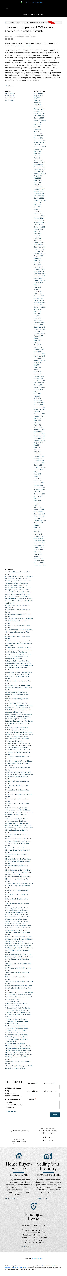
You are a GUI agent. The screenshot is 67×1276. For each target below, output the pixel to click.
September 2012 (40, 467)
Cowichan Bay (10, 603)
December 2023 (39, 167)
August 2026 (38, 96)
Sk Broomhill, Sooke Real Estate (16, 910)
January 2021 (38, 245)
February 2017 (39, 349)
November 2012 (39, 463)
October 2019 (38, 278)
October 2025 (39, 118)
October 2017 (38, 331)
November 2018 (39, 302)
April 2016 (37, 371)
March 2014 (38, 427)
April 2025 (37, 131)
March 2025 (38, 133)
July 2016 (37, 365)
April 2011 (37, 505)
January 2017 (38, 351)
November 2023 (39, 169)
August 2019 (38, 282)
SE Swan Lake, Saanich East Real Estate (19, 883)
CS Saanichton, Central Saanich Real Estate (23, 36)
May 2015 (37, 396)
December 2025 (39, 113)
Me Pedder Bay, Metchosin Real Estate (18, 750)
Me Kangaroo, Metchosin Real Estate (18, 743)
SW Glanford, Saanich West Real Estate (19, 943)
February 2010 (39, 536)
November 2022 (39, 196)
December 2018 (39, 300)
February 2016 (39, 376)
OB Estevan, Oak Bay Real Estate (16, 808)
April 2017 (37, 345)
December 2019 (39, 274)
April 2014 (37, 425)
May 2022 (37, 209)
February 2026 (39, 109)
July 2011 (37, 498)
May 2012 (37, 476)
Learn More (10, 1199)
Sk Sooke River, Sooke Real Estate (17, 923)
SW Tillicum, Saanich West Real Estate (18, 986)
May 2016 (37, 369)
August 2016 (38, 363)
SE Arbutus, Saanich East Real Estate (18, 825)
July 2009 (37, 552)
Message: (31, 1099)
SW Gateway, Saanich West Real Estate (18, 939)
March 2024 (38, 160)
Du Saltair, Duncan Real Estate (16, 652)
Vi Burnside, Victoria (12, 1001)
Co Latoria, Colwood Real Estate (16, 585)
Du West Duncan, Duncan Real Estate (18, 654)
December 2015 (39, 380)
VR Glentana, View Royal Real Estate (18, 1046)
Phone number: (50, 1091)
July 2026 (37, 98)
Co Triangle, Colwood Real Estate (16, 596)
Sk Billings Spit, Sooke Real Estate (17, 908)
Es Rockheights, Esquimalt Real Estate (18, 672)
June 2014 (37, 420)
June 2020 (38, 260)
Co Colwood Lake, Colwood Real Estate (18, 576)
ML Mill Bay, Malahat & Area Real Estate (19, 761)
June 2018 (37, 314)
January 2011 (38, 512)
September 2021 (40, 227)
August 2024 (38, 149)
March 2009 (38, 558)
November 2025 (39, 116)
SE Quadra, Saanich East (13, 874)
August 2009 (38, 549)
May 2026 (37, 102)
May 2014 (37, 423)
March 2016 (38, 374)
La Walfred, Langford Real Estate (16, 736)
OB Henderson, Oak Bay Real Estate (18, 810)
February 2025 (39, 136)
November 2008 (40, 565)
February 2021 (39, 242)
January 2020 (39, 271)
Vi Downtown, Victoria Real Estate (17, 1010)
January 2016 (38, 378)
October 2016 (38, 358)
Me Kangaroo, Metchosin (14, 741)
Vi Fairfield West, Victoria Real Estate (18, 1015)
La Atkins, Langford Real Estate (16, 692)
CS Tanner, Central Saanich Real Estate (18, 630)
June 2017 (37, 340)
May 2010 (37, 529)
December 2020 (39, 247)
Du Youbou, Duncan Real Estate (16, 656)
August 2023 (38, 176)
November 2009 (39, 543)
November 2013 (39, 436)
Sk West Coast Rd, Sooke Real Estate (18, 928)
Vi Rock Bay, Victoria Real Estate (16, 1037)
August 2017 (38, 336)
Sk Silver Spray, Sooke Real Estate (17, 921)
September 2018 (40, 307)
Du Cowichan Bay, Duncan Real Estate (18, 641)
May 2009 (37, 556)
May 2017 (37, 343)
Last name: (48, 1083)
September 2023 (40, 173)
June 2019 (37, 287)
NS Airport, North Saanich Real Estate (18, 772)
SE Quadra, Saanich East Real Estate (17, 877)
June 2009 (38, 554)
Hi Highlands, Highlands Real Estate (17, 685)
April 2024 (37, 158)
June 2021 (37, 234)
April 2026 (37, 104)
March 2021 (38, 240)
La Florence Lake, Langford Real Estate (19, 705)
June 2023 (37, 180)
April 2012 (37, 478)
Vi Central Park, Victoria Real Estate (17, 1008)
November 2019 (39, 276)
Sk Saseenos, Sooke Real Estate (16, 919)
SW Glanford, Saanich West (14, 941)
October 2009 (39, 545)
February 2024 (39, 162)
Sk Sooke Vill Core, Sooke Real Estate (18, 926)
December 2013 (39, 434)
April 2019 (37, 291)
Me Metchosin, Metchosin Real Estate (18, 745)
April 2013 (37, 452)
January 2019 (38, 298)
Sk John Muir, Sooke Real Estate (16, 914)
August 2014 (38, 416)
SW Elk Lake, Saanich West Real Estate (18, 937)
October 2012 (38, 465)
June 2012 (37, 474)
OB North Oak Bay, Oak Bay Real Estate (19, 812)
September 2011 (39, 494)
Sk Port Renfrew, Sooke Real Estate (17, 917)
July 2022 (37, 205)
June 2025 (37, 127)
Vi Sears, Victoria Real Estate (15, 1043)
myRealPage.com (37, 1258)
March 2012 (38, 480)
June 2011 (37, 501)
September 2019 (40, 280)
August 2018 (38, 309)
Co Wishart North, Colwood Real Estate (19, 598)
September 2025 (40, 120)
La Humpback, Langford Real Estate (18, 716)
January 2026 (38, 111)
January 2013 (38, 458)
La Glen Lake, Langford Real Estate (17, 708)
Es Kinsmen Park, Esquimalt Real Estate (19, 665)
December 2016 (39, 354)
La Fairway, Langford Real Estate (16, 703)
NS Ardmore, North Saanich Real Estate (19, 774)
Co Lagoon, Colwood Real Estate (16, 583)
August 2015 (38, 389)
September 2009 (40, 547)
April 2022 (37, 211)
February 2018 (39, 322)
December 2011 (39, 487)
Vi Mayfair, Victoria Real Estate (15, 1032)
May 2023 (37, 182)
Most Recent (38, 93)
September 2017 (40, 334)
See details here (24, 46)
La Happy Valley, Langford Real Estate (18, 714)
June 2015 (37, 394)
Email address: (33, 1091)
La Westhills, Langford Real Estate (17, 739)
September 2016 (39, 360)
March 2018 (38, 320)
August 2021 (38, 229)
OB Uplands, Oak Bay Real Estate (17, 819)
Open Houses (10, 98)
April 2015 (37, 398)
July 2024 (37, 151)
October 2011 (38, 492)
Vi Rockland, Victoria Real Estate (16, 1039)
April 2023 (37, 185)
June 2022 (37, 207)
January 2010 (38, 538)
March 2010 (38, 534)
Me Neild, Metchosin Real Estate (16, 748)
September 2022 (40, 200)
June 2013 (37, 447)
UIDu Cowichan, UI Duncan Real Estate (19, 992)
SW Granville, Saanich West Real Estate (19, 948)
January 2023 (39, 191)
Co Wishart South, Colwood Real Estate (19, 601)
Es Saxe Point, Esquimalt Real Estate (18, 674)
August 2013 (38, 443)
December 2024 (39, 140)
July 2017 (37, 338)
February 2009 (39, 561)
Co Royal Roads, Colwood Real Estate (18, 592)
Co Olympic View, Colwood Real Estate (18, 587)
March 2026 (38, 107)
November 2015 (39, 383)
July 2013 (37, 445)
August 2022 (38, 202)
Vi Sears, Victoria (10, 1041)
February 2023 (39, 189)
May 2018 (37, 316)
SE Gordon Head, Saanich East (15, 848)
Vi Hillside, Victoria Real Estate (15, 1026)
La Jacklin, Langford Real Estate (16, 719)
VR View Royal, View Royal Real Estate (18, 1055)
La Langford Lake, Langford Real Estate (19, 721)
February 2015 (39, 403)
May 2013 (37, 449)
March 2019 (38, 294)
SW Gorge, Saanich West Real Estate (18, 946)
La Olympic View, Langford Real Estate (18, 732)
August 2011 (38, 496)
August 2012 (38, 469)
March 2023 (38, 187)
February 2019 (39, 296)
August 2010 (38, 523)
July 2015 (37, 392)
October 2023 (39, 171)
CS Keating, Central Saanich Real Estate (19, 618)
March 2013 (38, 454)
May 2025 (37, 129)
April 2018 (37, 318)
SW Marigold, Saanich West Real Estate (19, 957)
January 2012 (38, 485)
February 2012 (39, 483)
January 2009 (39, 563)
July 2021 (37, 231)
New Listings (9, 96)
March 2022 (38, 213)
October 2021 (38, 225)
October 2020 (39, 251)
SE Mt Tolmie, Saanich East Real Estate (18, 872)
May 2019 (37, 289)
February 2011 (39, 509)
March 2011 (38, 507)
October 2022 (39, 198)
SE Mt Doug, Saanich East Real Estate (18, 870)
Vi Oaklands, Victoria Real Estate (16, 1035)
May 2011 (37, 503)
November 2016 (39, 356)
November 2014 (39, 409)
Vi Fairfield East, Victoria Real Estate (17, 1012)
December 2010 (39, 514)
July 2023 (37, 178)
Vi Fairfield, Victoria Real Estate (16, 1019)
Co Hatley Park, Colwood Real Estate (18, 581)
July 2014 (37, 418)
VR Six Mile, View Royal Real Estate (17, 1052)
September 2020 (40, 254)
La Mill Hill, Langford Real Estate (16, 730)
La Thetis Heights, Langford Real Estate (19, 734)
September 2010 (40, 521)
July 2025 (37, 124)
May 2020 (37, 262)
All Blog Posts (10, 93)
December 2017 (39, 327)
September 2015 (39, 387)
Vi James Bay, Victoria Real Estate (16, 1028)
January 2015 (38, 405)
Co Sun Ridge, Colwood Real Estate (17, 594)
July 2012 (37, 472)
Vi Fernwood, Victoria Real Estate (16, 1021)
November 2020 (39, 249)
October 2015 (38, 385)
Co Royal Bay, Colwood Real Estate (17, 590)
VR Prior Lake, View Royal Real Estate (18, 1050)
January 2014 (38, 431)
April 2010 (37, 532)
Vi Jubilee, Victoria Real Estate (15, 1030)
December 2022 (39, 193)
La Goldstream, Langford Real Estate (18, 710)
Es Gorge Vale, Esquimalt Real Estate (18, 663)
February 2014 (39, 429)
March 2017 (38, 347)
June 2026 (37, 100)
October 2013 (38, 438)
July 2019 (37, 285)
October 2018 (39, 305)
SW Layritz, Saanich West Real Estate (18, 954)
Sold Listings (9, 100)
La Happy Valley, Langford (14, 712)
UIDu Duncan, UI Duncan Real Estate (18, 995)
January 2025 (38, 138)
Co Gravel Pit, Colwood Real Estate (17, 578)
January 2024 (39, 165)
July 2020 (37, 258)
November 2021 (39, 222)
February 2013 (39, 456)
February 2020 (39, 269)
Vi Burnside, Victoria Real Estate (16, 1003)
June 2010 (37, 527)
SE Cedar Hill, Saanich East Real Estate (18, 841)
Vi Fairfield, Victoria (11, 1017)
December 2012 (39, 460)
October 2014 (38, 411)
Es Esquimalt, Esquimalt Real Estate (17, 661)
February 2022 (39, 216)
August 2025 (38, 122)
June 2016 (37, 367)
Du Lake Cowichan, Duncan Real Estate (19, 650)
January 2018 (38, 325)
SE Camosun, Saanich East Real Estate (18, 839)
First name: (31, 1083)
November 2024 (39, 142)
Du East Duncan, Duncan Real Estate (18, 647)
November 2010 (39, 516)
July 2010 (37, 525)
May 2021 (37, 236)
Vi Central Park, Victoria (13, 1006)
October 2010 (39, 518)
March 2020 (38, 267)
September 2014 (40, 414)
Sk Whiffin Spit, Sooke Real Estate (17, 930)
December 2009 (39, 541)
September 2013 (40, 440)
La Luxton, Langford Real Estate (16, 727)
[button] (6, 1111)
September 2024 (40, 147)
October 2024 (39, 145)
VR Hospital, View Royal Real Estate (17, 1048)
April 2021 (37, 238)
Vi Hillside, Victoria (11, 1023)
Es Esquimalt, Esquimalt (13, 659)
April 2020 (37, 265)
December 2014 (39, 407)
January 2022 (39, 218)
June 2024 (37, 153)
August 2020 (38, 256)
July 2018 (37, 311)
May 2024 (37, 156)
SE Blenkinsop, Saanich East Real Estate (19, 828)
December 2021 (39, 220)
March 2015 (38, 400)
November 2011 (39, 489)
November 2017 (39, 329)
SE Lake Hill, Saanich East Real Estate (18, 859)
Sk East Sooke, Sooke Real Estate (16, 912)
